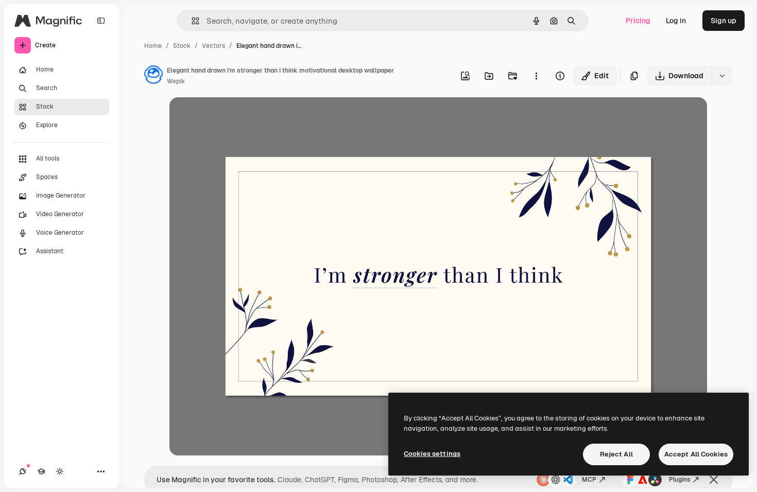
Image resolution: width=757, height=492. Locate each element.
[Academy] (41, 471)
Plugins (679, 480)
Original (235, 117)
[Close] (714, 479)
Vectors (213, 46)
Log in (676, 20)
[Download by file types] (722, 75)
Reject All (616, 454)
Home (153, 46)
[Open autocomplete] (191, 21)
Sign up (723, 20)
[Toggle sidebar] (101, 20)
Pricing (638, 20)
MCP (589, 480)
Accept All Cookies (696, 454)
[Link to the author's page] (153, 76)
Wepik (176, 81)
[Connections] (22, 471)
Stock (182, 46)
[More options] (536, 75)
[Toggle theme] (59, 471)
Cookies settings (432, 453)
